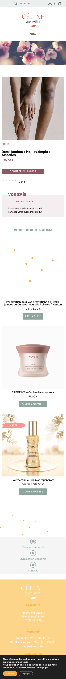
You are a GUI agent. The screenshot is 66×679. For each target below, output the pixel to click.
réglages (43, 667)
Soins (5, 144)
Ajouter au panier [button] (33, 404)
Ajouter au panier (23, 171)
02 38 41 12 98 (33, 620)
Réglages (26, 673)
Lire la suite (33, 316)
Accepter (10, 673)
